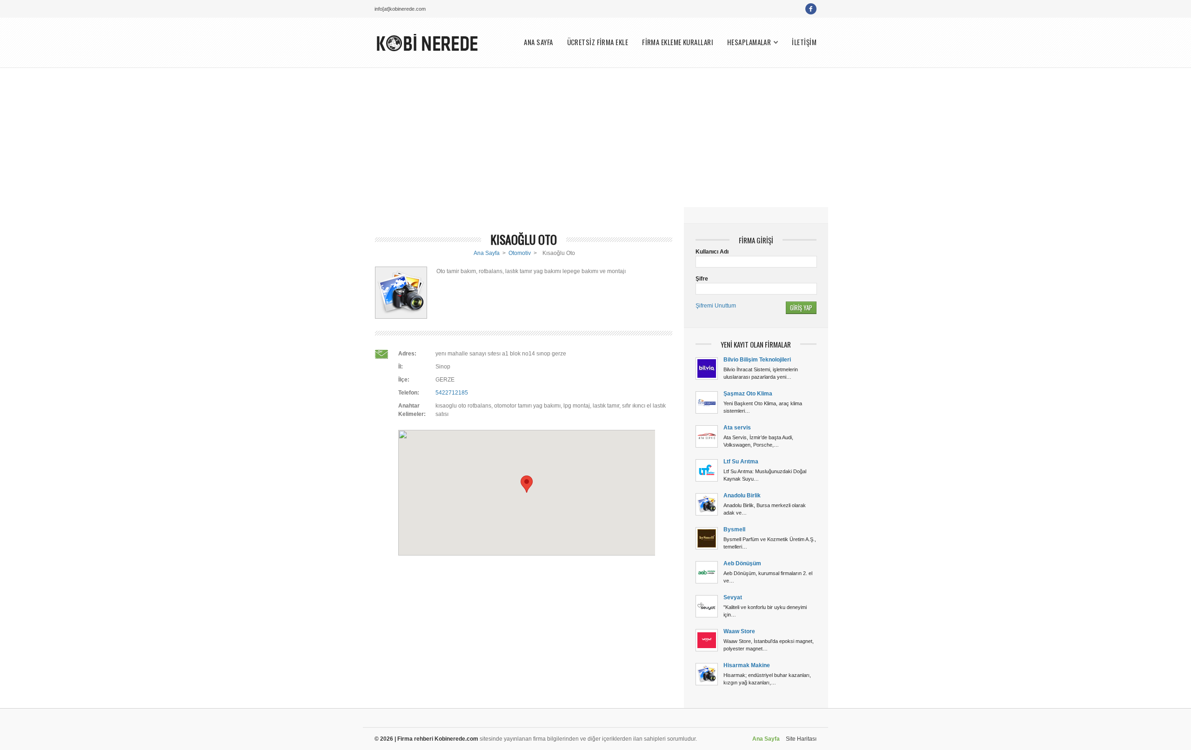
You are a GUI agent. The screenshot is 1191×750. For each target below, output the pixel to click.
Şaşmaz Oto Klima (747, 393)
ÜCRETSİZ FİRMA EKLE (598, 42)
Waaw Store (739, 631)
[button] (527, 484)
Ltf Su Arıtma (740, 461)
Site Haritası (801, 739)
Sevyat (732, 597)
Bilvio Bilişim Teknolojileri (757, 359)
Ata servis (737, 427)
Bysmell (734, 529)
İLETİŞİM (804, 42)
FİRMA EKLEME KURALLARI (677, 42)
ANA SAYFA (538, 42)
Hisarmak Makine (746, 665)
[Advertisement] (595, 137)
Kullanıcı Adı (712, 251)
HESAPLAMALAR (749, 42)
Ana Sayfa (487, 253)
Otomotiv (520, 253)
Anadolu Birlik (742, 495)
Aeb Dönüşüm (742, 563)
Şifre (702, 278)
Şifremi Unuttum (716, 305)
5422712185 (451, 392)
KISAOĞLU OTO (523, 239)
